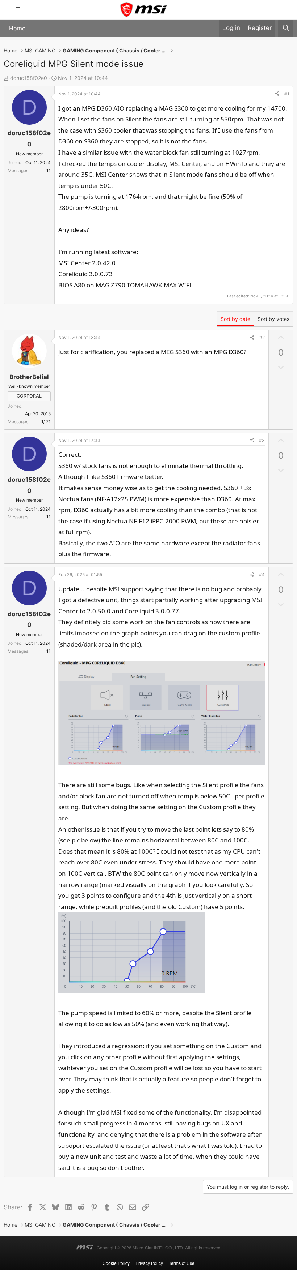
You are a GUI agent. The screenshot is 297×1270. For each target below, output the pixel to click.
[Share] (277, 94)
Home (17, 28)
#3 (262, 440)
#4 (262, 574)
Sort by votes (273, 319)
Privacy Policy (149, 1263)
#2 (262, 337)
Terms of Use (181, 1263)
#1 (286, 93)
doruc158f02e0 (28, 78)
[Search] (285, 28)
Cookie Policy (116, 1263)
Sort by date (235, 319)
